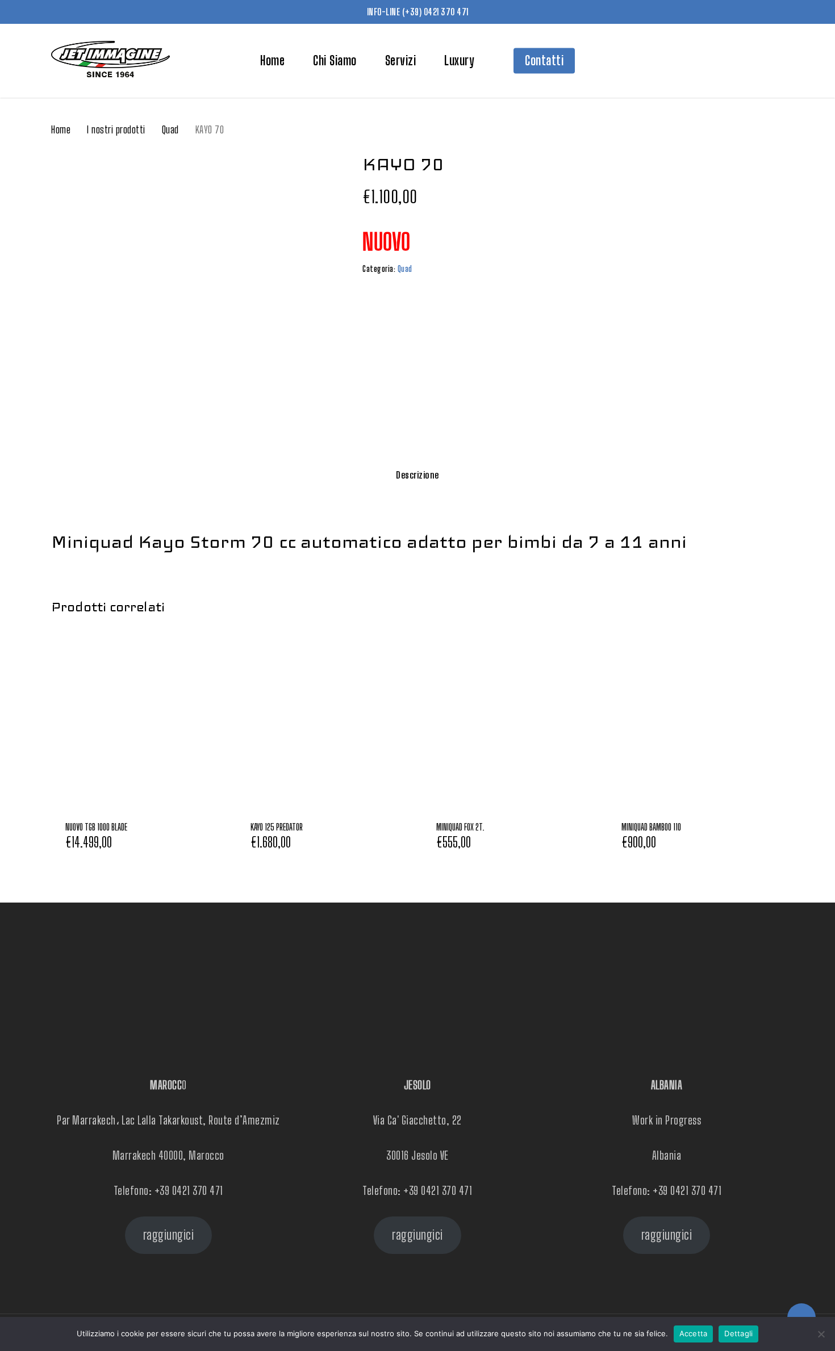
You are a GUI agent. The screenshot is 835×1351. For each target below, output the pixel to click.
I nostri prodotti (116, 129)
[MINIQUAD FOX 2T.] (510, 717)
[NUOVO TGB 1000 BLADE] (139, 717)
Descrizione (417, 475)
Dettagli (738, 1333)
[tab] (417, 475)
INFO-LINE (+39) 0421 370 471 (418, 11)
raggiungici (168, 1235)
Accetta (693, 1333)
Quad (170, 129)
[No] (820, 1334)
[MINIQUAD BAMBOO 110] (695, 717)
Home (60, 129)
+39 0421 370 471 (189, 1190)
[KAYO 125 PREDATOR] (324, 717)
